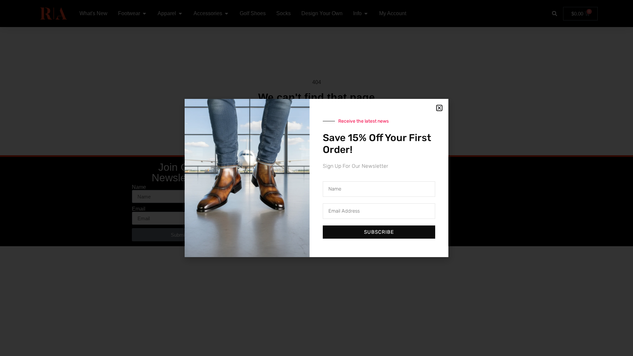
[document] (316, 178)
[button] (439, 107)
